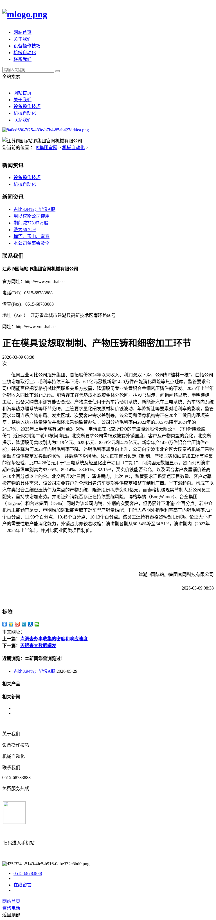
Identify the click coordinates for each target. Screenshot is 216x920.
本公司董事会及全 (32, 243)
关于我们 (23, 39)
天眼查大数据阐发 (38, 645)
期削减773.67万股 (31, 222)
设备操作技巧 (27, 45)
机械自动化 (25, 52)
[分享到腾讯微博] (24, 624)
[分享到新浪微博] (17, 624)
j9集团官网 (46, 147)
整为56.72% (25, 229)
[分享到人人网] (30, 624)
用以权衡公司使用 (32, 216)
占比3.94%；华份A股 (34, 209)
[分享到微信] (37, 624)
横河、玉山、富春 (32, 236)
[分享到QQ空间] (11, 624)
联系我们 (23, 59)
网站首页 (23, 32)
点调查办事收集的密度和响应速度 (54, 638)
